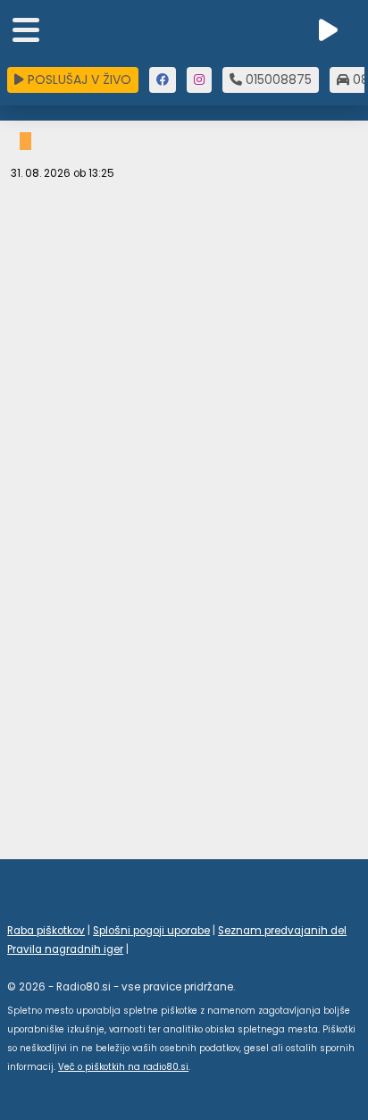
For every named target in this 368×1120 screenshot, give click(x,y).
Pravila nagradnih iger (65, 949)
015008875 (277, 79)
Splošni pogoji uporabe (151, 931)
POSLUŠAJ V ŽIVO (77, 79)
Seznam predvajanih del (282, 931)
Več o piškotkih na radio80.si (123, 1067)
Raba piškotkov (46, 931)
